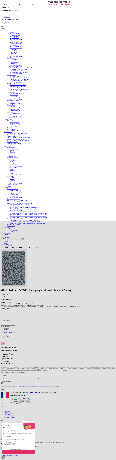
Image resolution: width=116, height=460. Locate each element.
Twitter (5, 337)
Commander (7, 17)
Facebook (6, 336)
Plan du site (7, 411)
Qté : (2, 323)
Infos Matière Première (9, 417)
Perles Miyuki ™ (8, 244)
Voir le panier (14, 453)
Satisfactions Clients (9, 413)
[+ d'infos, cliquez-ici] (20, 402)
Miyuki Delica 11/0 (8, 245)
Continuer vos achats (6, 453)
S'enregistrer (7, 22)
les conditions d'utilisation (41, 386)
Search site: (3, 238)
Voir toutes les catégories (16, 39)
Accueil (2, 28)
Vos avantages (7, 414)
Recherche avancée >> (6, 237)
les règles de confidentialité (27, 386)
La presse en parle (8, 415)
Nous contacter (7, 410)
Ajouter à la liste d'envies (10, 332)
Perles (5, 243)
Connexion (6, 23)
